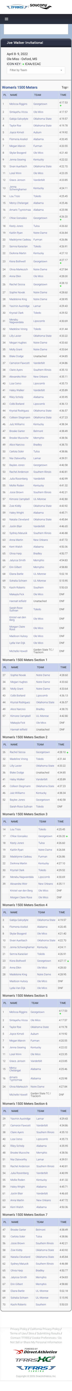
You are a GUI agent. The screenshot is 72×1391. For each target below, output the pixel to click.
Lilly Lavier (15, 335)
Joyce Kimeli (16, 132)
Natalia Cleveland (19, 519)
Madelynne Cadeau (20, 239)
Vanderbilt (39, 179)
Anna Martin (16, 539)
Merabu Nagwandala (16, 321)
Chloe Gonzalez (18, 217)
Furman (37, 145)
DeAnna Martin (17, 253)
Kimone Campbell (19, 499)
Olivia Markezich (18, 269)
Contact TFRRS (20, 1337)
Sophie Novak (17, 292)
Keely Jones (16, 225)
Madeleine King (18, 299)
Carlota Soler (16, 451)
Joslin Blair (15, 526)
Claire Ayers (16, 369)
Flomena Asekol (18, 139)
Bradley (37, 444)
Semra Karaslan (18, 246)
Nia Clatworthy (17, 458)
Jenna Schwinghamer (18, 188)
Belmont (38, 431)
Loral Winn (15, 173)
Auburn (37, 132)
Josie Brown (16, 492)
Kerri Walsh (15, 546)
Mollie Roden (16, 485)
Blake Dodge (16, 356)
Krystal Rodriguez (19, 410)
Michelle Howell (18, 651)
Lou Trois (14, 196)
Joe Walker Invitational (25, 43)
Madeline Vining (18, 328)
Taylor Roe (15, 125)
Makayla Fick (16, 594)
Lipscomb (39, 320)
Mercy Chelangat (18, 202)
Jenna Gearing (17, 159)
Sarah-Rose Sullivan (16, 609)
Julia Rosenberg (18, 478)
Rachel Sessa (17, 284)
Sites (31, 1333)
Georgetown (40, 103)
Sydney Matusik (18, 533)
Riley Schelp (16, 397)
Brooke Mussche (18, 437)
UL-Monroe (39, 499)
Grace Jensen (17, 179)
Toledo (37, 196)
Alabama (38, 139)
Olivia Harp (15, 553)
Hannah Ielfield (17, 601)
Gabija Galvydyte (18, 118)
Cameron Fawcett (19, 363)
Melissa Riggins (18, 103)
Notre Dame (40, 232)
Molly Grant (15, 349)
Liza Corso (15, 383)
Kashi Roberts (17, 587)
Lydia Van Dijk (17, 642)
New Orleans (40, 376)
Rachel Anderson (19, 471)
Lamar (37, 305)
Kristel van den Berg (17, 618)
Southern (38, 587)
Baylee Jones (17, 465)
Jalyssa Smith (17, 560)
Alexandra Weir (17, 376)
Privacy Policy (19, 1329)
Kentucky (38, 159)
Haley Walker (16, 390)
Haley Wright (16, 512)
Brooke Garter (17, 431)
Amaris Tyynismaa (20, 209)
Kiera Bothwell (17, 261)
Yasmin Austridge (19, 305)
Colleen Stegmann (19, 417)
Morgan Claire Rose (17, 628)
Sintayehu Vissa (18, 111)
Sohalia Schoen (18, 580)
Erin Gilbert (15, 567)
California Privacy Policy (45, 1329)
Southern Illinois (42, 369)
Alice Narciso (16, 444)
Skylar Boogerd (17, 152)
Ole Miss (38, 111)
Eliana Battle (16, 573)
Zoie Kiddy (15, 505)
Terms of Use (18, 1333)
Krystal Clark (16, 312)
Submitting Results (48, 1333)
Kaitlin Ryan (16, 232)
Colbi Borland (16, 403)
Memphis (38, 437)
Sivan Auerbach (18, 166)
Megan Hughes (18, 342)
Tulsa (36, 225)
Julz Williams (17, 424)
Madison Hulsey (18, 636)
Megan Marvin (17, 145)
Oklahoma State (42, 118)
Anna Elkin (15, 276)
